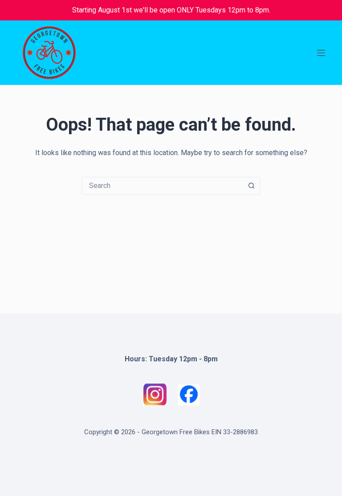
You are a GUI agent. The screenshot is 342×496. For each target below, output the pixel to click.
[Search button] (251, 185)
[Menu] (321, 53)
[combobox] (162, 186)
